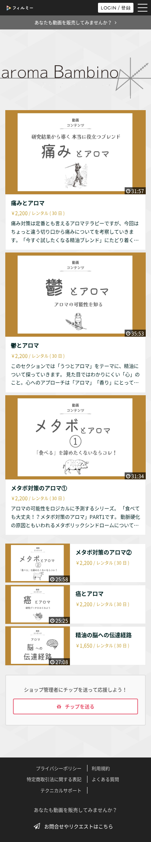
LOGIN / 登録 (116, 8)
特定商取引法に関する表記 (54, 779)
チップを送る (79, 706)
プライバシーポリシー (58, 768)
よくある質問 (105, 779)
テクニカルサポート (60, 790)
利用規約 (101, 768)
